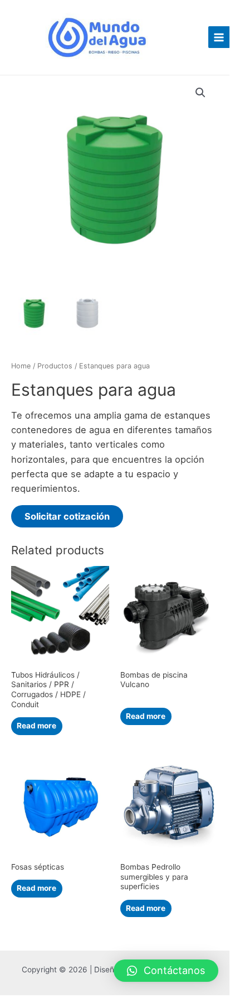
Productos (54, 366)
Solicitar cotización (67, 516)
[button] (166, 970)
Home (21, 366)
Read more (36, 725)
